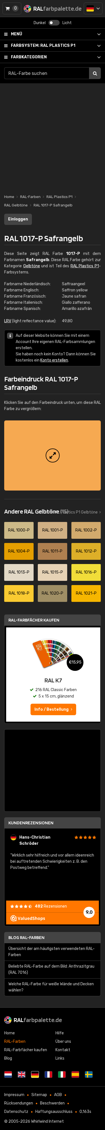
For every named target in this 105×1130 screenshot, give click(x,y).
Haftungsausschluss (54, 1111)
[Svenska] (89, 1074)
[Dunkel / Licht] (54, 23)
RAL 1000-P (19, 530)
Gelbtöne (31, 266)
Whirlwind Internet (47, 1121)
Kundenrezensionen (30, 822)
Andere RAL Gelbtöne (36, 511)
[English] (21, 1074)
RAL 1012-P (86, 551)
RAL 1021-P (86, 593)
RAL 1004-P (19, 551)
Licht (67, 22)
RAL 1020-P (52, 593)
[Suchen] (95, 73)
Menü (16, 34)
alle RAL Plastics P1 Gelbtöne (72, 512)
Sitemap (39, 1094)
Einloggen (18, 219)
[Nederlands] (8, 1074)
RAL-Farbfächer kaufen (33, 620)
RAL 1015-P (52, 572)
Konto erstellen (54, 360)
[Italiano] (62, 1074)
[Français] (48, 1074)
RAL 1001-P (52, 530)
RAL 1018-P (19, 593)
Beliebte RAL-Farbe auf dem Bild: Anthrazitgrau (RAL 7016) (51, 969)
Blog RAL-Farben (26, 937)
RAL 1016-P (86, 572)
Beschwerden (52, 1103)
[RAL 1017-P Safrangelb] (52, 455)
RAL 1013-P (19, 572)
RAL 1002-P (86, 530)
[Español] (75, 1074)
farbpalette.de (38, 1019)
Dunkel (40, 22)
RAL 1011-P (52, 551)
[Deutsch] (93, 8)
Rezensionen (51, 906)
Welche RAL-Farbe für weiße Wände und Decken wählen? (51, 987)
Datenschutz (16, 1111)
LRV (7, 321)
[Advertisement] (52, 135)
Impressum (14, 1094)
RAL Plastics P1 (43, 45)
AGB (58, 1094)
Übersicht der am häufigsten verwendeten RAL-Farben (51, 951)
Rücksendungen (18, 1103)
